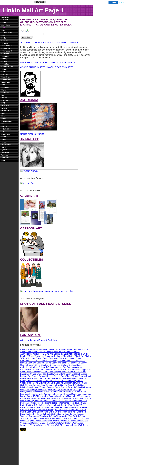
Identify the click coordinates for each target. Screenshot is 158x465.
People (3, 118)
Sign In (113, 2)
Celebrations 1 (6, 46)
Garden (63, 381)
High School (38, 389)
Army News (5, 25)
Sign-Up (121, 2)
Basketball (68, 354)
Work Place (5, 157)
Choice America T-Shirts (32, 134)
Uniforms (85, 418)
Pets (60, 403)
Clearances (55, 365)
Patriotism (82, 401)
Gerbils (80, 381)
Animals (4, 22)
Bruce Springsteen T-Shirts (70, 358)
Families (83, 374)
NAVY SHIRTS (67, 62)
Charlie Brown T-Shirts (30, 365)
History (4, 90)
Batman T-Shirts (81, 354)
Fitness (57, 376)
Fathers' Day (25, 376)
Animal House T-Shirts (62, 352)
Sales (3, 131)
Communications (7, 66)
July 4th (4, 98)
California (34, 361)
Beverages (39, 356)
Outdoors (53, 401)
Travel (3, 147)
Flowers (82, 376)
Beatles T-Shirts (27, 356)
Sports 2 (4, 142)
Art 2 (3, 30)
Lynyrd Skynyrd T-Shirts (30, 396)
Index (3, 95)
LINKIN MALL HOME (43, 42)
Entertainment (6, 79)
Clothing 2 (5, 61)
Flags (63, 376)
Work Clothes (61, 425)
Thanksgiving (6, 144)
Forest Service (26, 378)
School (45, 412)
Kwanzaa (4, 100)
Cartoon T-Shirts (44, 363)
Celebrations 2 (6, 48)
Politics (4, 126)
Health (30, 389)
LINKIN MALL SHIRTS (67, 42)
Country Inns (45, 369)
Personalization (6, 121)
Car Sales (32, 363)
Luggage (87, 394)
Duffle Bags (61, 372)
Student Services (76, 414)
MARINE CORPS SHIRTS (60, 67)
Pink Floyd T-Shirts (78, 403)
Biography (49, 356)
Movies (69, 398)
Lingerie (79, 394)
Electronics (5, 74)
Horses (35, 392)
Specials (41, 414)
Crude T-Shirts (63, 369)
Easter (3, 72)
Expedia (75, 374)
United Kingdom (27, 421)
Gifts (3, 85)
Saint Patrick (5, 129)
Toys (29, 418)
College (34, 367)
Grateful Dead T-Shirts (70, 385)
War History (66, 423)
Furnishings (39, 381)
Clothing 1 (5, 59)
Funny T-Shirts (26, 381)
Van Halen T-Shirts (66, 421)
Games (56, 381)
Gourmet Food (39, 385)
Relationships (75, 407)
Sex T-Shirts (54, 412)
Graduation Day (53, 385)
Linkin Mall (5, 17)
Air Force (4, 20)
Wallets (57, 423)
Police (23, 405)
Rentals (28, 410)
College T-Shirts (46, 367)
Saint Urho (31, 412)
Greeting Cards (53, 387)
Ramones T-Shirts (50, 407)
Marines (4, 108)
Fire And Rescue (46, 376)
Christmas (5, 56)
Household (5, 92)
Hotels (42, 392)
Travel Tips (66, 418)
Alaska (63, 349)
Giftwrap (42, 383)
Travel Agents (43, 418)
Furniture (48, 381)
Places (3, 124)
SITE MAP (25, 42)
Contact (4, 69)
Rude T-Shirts (75, 410)
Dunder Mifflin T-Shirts (76, 372)
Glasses (67, 383)
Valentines (5, 152)
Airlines (49, 349)
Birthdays (58, 356)
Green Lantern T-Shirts (36, 387)
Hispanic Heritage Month (55, 389)
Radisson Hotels (34, 407)
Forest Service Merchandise (45, 378)
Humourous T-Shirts (71, 392)
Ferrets (35, 376)
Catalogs (4, 43)
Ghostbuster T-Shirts (29, 383)
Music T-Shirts (85, 398)
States (54, 414)
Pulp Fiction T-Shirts (77, 405)
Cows (53, 369)
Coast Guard (5, 64)
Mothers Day (5, 111)
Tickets (23, 418)
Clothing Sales (75, 365)
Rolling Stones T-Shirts (58, 410)
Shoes (3, 137)
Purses (23, 407)
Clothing (64, 365)
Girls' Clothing (57, 383)
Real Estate (63, 407)
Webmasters (77, 423)
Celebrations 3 (6, 51)
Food (88, 376)
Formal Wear (64, 378)
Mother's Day (60, 398)
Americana (25, 352)
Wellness (4, 155)
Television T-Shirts (48, 416)
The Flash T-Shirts (77, 416)
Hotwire (48, 392)
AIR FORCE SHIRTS (30, 62)
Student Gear (63, 414)
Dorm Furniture (49, 372)
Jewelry (39, 394)
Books (3, 38)
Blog (3, 160)
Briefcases (53, 358)
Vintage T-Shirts (47, 423)
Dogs (39, 372)
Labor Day (70, 394)
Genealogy (71, 381)
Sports (3, 139)
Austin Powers (6, 33)
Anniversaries (26, 354)
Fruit (84, 378)
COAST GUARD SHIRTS (32, 67)
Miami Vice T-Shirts (75, 396)
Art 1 (3, 27)
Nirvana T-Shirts (42, 401)
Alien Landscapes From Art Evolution (38, 340)
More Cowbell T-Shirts (44, 398)
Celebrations (61, 363)
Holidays (77, 389)
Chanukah (5, 53)
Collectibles (25, 367)
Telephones (34, 416)
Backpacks (58, 354)
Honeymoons (26, 392)
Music (3, 113)
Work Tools (83, 425)
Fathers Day (5, 82)
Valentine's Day (51, 421)
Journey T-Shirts (51, 394)
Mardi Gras (5, 105)
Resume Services (40, 410)
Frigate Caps (76, 378)
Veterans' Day (81, 421)
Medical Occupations (50, 396)
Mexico (63, 396)
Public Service (61, 405)
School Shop (5, 134)
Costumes (34, 369)
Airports (56, 349)
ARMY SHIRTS (50, 62)
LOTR (3, 103)
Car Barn (4, 40)
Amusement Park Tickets (41, 352)
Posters (51, 405)
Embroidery (5, 77)
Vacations (39, 421)
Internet (32, 394)
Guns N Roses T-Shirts (71, 387)
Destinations (31, 372)
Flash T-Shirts (72, 376)
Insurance (24, 394)
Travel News (55, 418)
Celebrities (72, 363)
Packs (60, 401)
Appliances (38, 354)
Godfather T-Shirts (79, 383)
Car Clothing (52, 361)
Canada (42, 361)
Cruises (73, 369)
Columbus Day (59, 367)
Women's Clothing (46, 425)
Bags (3, 35)
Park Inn (67, 401)
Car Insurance (64, 361)
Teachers (24, 416)
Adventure (24, 349)
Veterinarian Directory (29, 423)
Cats (54, 363)
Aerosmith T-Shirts (38, 349)
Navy (3, 116)
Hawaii (23, 389)
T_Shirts (4, 150)
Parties (75, 401)
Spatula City (31, 414)
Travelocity (76, 418)
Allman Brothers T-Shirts (77, 349)
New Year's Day (27, 401)
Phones (65, 403)
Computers (25, 369)
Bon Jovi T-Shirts (35, 358)
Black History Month (71, 356)
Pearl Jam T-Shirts (28, 403)
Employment (52, 374)
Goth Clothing (26, 385)
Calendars (24, 361)
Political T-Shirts (33, 405)
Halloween (5, 87)
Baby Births (48, 354)
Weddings (24, 425)
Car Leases (76, 361)
